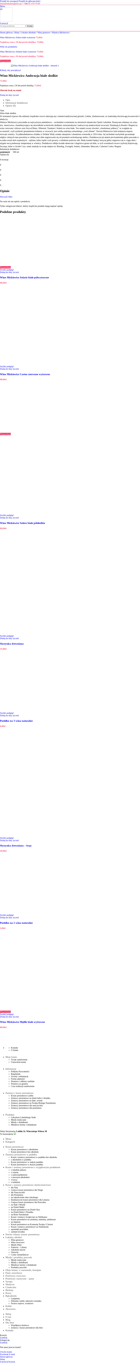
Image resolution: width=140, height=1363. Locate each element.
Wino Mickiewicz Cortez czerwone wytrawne (25, 374)
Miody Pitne (16, 1245)
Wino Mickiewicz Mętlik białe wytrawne (22, 1022)
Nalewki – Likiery (19, 1247)
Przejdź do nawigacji (9, 1)
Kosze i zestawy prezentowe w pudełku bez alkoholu (34, 1157)
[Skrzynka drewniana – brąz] (29, 784)
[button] (8, 382)
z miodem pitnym (18, 1170)
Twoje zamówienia (19, 1059)
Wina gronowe (44, 32)
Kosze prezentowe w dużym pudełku (27, 1164)
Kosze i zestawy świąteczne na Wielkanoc (29, 1217)
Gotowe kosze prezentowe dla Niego (27, 1190)
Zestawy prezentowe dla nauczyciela (27, 1105)
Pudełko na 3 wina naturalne (16, 720)
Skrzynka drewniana (12, 643)
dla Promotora (17, 1195)
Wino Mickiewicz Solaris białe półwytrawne (24, 277)
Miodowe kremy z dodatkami (23, 1125)
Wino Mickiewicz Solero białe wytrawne (18, 37)
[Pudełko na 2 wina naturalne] (29, 912)
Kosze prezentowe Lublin (22, 1095)
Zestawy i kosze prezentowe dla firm (27, 1328)
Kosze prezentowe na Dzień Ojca (25, 1209)
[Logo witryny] (6, 21)
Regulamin (15, 1074)
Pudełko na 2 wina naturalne (16, 922)
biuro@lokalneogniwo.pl (11, 3)
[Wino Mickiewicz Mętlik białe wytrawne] (29, 1009)
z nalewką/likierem (19, 1175)
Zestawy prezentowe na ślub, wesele (27, 1100)
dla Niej (14, 1187)
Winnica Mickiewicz (61, 32)
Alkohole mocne (18, 1250)
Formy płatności (18, 1079)
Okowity (15, 1252)
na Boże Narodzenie (20, 1214)
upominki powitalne (19, 1229)
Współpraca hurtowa (20, 1325)
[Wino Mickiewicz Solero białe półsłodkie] (29, 431)
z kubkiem (15, 1182)
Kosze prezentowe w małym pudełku (27, 1162)
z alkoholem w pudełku (21, 1160)
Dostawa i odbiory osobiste (22, 1081)
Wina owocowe (17, 1242)
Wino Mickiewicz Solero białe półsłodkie (22, 523)
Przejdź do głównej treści (29, 1)
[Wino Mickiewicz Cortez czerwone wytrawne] (29, 364)
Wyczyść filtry (6, 197)
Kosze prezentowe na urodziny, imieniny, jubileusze (33, 1219)
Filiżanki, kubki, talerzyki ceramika (26, 1301)
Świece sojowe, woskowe (22, 1303)
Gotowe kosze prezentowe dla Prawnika (28, 1202)
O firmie (14, 1050)
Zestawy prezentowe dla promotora (26, 1108)
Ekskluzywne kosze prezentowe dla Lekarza (30, 1200)
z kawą (14, 1180)
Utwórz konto (6, 1352)
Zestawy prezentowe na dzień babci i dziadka (30, 1098)
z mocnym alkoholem (20, 1177)
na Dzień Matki (17, 1207)
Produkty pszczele (19, 1267)
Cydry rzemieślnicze (20, 1255)
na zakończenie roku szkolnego (24, 1197)
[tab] (7, 100)
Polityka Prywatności (20, 1071)
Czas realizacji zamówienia (22, 1086)
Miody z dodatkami (19, 1122)
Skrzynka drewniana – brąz (15, 845)
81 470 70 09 (34, 3)
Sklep (17, 32)
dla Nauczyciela (18, 1192)
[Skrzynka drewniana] (29, 582)
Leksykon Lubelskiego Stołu (23, 1117)
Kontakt (14, 1048)
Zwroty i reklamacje (19, 1076)
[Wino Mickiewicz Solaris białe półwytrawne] (29, 265)
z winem (14, 1172)
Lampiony (15, 1298)
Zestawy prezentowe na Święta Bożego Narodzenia (33, 1103)
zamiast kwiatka (18, 1232)
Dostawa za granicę (19, 1084)
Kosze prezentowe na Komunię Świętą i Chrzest (32, 1224)
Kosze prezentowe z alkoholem (24, 1149)
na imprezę (15, 1222)
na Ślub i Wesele (18, 1205)
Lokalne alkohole (28, 32)
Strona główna (6, 32)
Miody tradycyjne (18, 1120)
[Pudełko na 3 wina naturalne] (29, 710)
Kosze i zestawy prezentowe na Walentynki (30, 1227)
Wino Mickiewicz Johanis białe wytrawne (18, 52)
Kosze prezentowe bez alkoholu (25, 1152)
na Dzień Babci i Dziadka (22, 1212)
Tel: (26, 3)
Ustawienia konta (18, 1062)
